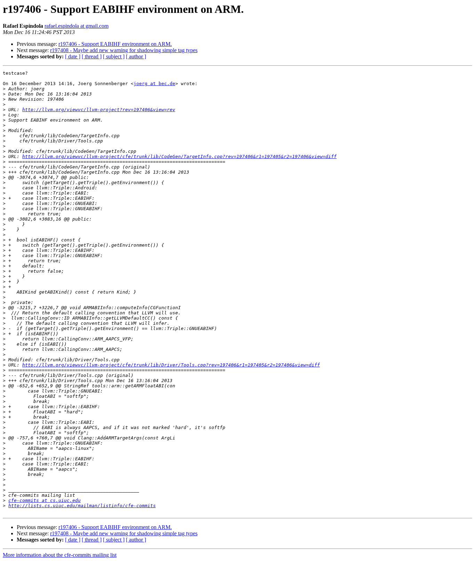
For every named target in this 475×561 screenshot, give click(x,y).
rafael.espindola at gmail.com (76, 26)
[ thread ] (92, 56)
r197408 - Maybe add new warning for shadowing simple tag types (124, 50)
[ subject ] (113, 56)
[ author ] (136, 56)
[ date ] (72, 56)
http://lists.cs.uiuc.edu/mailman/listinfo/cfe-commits (82, 505)
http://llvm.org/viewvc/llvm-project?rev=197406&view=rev (98, 109)
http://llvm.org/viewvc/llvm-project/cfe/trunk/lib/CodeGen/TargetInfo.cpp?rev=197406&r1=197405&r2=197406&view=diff (179, 156)
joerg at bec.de (154, 83)
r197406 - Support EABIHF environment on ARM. (115, 44)
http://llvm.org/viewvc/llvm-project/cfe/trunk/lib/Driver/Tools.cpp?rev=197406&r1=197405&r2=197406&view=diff (171, 365)
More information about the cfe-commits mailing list (59, 555)
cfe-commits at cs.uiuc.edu (44, 500)
